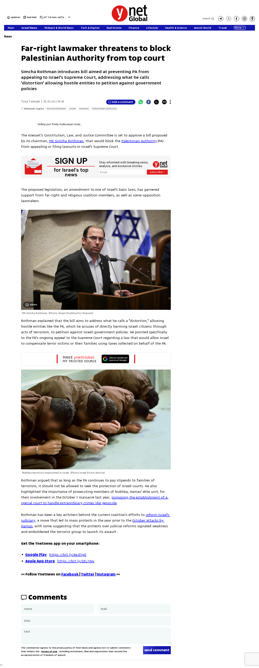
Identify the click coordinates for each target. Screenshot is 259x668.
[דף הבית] (129, 20)
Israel (72, 108)
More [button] (238, 28)
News (8, 36)
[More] (170, 102)
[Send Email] (164, 102)
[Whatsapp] (140, 102)
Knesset (84, 108)
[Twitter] (156, 102)
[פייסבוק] (236, 18)
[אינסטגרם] (244, 18)
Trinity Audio (59, 124)
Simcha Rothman (56, 108)
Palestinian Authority (104, 108)
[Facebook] (148, 102)
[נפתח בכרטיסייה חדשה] (220, 18)
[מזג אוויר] (41, 18)
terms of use (49, 651)
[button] (68, 17)
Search (206, 18)
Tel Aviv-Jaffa (56, 17)
